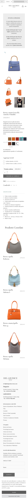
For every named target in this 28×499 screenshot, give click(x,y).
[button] (5, 52)
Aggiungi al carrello (12, 176)
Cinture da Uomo (7, 441)
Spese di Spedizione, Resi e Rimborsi (12, 406)
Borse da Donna (7, 427)
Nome (4, 467)
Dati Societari (6, 415)
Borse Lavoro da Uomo (9, 434)
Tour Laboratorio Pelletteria (10, 445)
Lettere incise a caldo (13, 163)
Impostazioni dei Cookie (14, 496)
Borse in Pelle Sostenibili (9, 413)
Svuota (11, 146)
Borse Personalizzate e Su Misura (11, 443)
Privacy (5, 420)
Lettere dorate (12, 161)
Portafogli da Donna (8, 429)
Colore (5, 142)
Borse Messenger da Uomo (10, 436)
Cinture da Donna (7, 431)
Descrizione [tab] (7, 191)
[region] (14, 488)
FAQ (4, 408)
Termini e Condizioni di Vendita (10, 418)
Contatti (5, 411)
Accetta (14, 492)
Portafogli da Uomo (8, 438)
